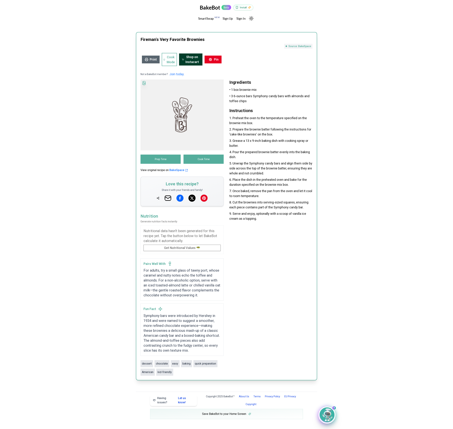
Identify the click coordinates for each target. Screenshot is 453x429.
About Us (244, 396)
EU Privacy (290, 396)
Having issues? (171, 400)
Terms (257, 396)
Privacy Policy (272, 396)
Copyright (251, 404)
